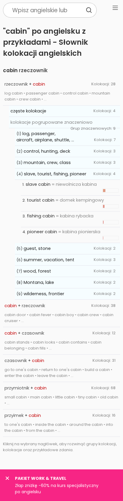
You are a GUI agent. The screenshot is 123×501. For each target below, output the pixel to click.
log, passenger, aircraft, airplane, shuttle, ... (45, 137)
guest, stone (37, 248)
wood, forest (37, 271)
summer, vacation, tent (49, 260)
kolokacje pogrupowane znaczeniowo (51, 122)
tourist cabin (40, 200)
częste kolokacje (28, 111)
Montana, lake (39, 282)
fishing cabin (41, 216)
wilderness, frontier (44, 294)
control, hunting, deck (47, 151)
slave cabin (38, 184)
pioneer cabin (42, 232)
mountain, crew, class (47, 163)
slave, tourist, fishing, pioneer (55, 174)
